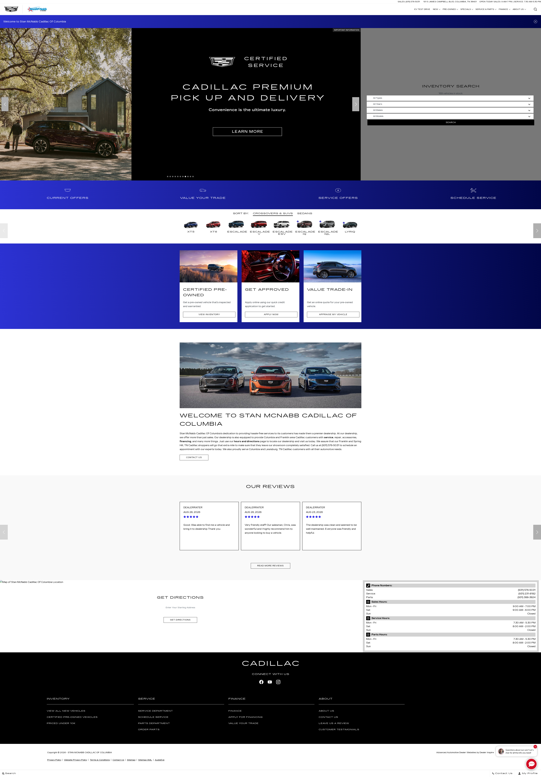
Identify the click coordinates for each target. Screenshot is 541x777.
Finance (235, 711)
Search (451, 122)
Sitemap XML (145, 760)
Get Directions (180, 620)
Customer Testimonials (339, 729)
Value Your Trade (243, 723)
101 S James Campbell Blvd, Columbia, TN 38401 (450, 2)
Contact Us (328, 717)
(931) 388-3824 (527, 597)
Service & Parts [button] (484, 9)
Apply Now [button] (271, 314)
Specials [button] (465, 9)
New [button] (436, 9)
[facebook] (261, 681)
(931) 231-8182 (527, 593)
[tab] (273, 213)
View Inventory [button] (209, 314)
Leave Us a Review (334, 723)
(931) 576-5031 (527, 590)
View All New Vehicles (66, 711)
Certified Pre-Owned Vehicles (72, 717)
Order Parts (149, 729)
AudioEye (159, 760)
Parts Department (154, 723)
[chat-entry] (531, 764)
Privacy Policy (54, 760)
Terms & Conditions (100, 760)
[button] (535, 9)
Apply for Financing (245, 717)
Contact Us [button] (194, 457)
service (328, 437)
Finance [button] (503, 9)
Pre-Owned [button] (449, 9)
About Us (326, 711)
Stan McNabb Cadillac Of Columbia (90, 752)
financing (185, 441)
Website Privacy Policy (75, 760)
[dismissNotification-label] (535, 746)
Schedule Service (153, 717)
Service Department (155, 711)
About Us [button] (518, 9)
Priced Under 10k (61, 723)
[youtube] (269, 681)
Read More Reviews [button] (270, 566)
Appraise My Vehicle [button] (333, 314)
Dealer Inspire (487, 752)
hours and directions (247, 441)
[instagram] (278, 681)
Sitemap (131, 760)
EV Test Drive (422, 9)
